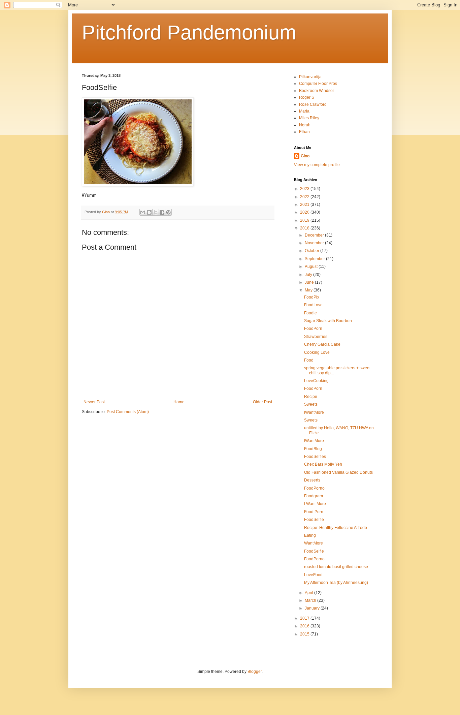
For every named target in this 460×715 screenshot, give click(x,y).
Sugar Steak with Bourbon (328, 320)
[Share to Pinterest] (168, 212)
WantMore (313, 543)
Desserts (312, 480)
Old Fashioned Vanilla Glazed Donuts (338, 472)
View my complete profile (317, 164)
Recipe (310, 396)
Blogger (255, 671)
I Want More (315, 503)
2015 (305, 634)
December (315, 235)
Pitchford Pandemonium (189, 32)
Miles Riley (309, 118)
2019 (305, 220)
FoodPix (311, 297)
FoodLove (313, 305)
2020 (305, 212)
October (312, 250)
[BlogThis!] (149, 212)
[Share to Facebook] (162, 212)
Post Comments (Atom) (128, 411)
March (311, 600)
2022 (305, 196)
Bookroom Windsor (316, 90)
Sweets (311, 404)
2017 (305, 618)
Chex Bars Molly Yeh (323, 464)
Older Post (262, 402)
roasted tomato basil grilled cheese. (336, 566)
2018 (305, 228)
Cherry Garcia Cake (322, 344)
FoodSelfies (315, 456)
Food (309, 360)
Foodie (310, 313)
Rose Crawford (313, 104)
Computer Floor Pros (318, 83)
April (309, 592)
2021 (305, 204)
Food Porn (313, 511)
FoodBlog (313, 448)
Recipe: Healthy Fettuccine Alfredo (335, 527)
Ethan (304, 131)
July (309, 274)
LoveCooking (316, 380)
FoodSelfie (314, 519)
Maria (304, 111)
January (313, 608)
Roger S (306, 97)
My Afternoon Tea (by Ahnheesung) (336, 582)
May (309, 290)
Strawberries (315, 336)
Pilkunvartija (310, 76)
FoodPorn (313, 328)
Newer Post (94, 402)
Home (179, 402)
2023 (305, 188)
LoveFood (313, 574)
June (310, 282)
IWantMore (314, 412)
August (312, 266)
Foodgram (313, 496)
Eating (310, 535)
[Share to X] (155, 212)
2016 (305, 626)
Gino (305, 156)
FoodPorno (314, 488)
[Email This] (142, 212)
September (315, 258)
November (315, 243)
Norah (304, 125)
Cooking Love (317, 352)
